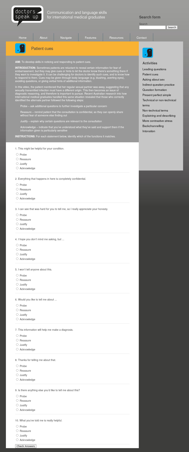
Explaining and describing (159, 115)
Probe (23, 154)
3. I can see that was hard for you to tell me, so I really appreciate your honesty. (61, 209)
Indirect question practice (158, 84)
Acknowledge (27, 168)
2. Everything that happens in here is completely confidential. (50, 178)
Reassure (25, 159)
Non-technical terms (155, 110)
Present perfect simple (156, 95)
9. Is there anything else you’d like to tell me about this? (47, 390)
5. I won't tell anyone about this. (33, 269)
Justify (23, 164)
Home (23, 37)
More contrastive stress (157, 121)
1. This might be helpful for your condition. (39, 148)
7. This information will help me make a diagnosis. (44, 329)
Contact (142, 37)
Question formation (154, 90)
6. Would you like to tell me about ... (36, 299)
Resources (116, 37)
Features (90, 37)
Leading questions (154, 69)
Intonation (148, 131)
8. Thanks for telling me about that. (35, 359)
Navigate (66, 37)
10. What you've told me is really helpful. (38, 420)
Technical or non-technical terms (159, 102)
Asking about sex (153, 79)
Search (143, 23)
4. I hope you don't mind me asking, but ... (39, 239)
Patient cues (150, 74)
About (43, 37)
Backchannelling (153, 126)
